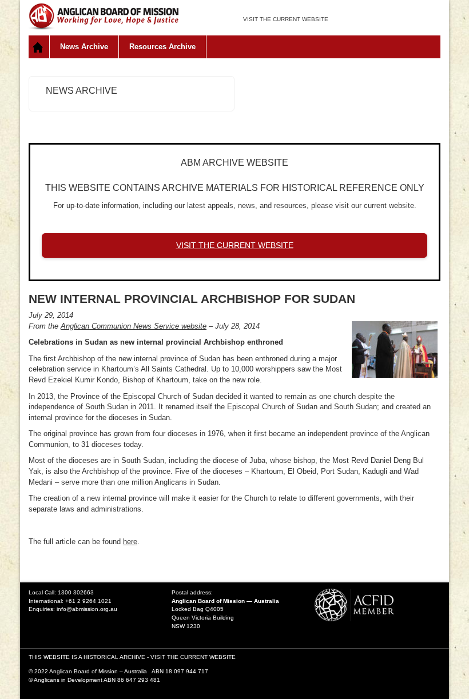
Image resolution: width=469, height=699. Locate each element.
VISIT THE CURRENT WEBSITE (285, 19)
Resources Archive (162, 46)
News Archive (84, 46)
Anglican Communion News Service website (133, 326)
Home (39, 46)
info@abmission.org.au (87, 609)
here (130, 541)
